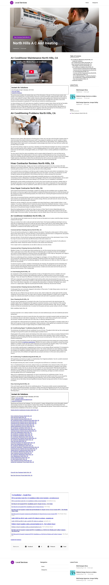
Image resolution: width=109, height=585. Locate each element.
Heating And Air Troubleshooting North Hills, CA (23, 429)
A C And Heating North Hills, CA (19, 459)
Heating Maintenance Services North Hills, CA (22, 426)
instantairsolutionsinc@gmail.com (23, 399)
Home (87, 2)
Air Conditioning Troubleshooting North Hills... (84, 77)
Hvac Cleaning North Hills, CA (80, 74)
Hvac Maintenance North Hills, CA (19, 456)
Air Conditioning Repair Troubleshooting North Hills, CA (25, 420)
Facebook (30, 546)
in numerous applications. (28, 342)
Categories (95, 2)
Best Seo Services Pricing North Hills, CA (21, 475)
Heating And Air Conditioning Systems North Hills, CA (24, 410)
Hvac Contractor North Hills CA (21, 37)
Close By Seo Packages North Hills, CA (21, 472)
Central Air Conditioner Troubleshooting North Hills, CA (25, 447)
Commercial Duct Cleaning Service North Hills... (85, 68)
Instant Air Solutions (16, 93)
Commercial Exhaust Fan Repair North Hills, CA (23, 442)
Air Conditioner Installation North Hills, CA (21, 428)
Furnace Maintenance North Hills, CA (20, 457)
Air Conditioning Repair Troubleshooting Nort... (85, 76)
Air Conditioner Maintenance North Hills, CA (22, 437)
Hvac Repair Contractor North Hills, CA (81, 65)
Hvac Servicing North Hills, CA (18, 441)
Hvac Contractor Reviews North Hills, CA (21, 416)
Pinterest (52, 546)
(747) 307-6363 (15, 91)
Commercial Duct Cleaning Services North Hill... (85, 70)
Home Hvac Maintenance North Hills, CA (21, 432)
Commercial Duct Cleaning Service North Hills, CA (23, 422)
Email (64, 546)
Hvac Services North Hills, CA (18, 417)
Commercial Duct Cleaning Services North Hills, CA (24, 448)
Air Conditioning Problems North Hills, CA (82, 62)
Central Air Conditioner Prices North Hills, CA (22, 462)
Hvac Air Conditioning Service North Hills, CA (22, 425)
